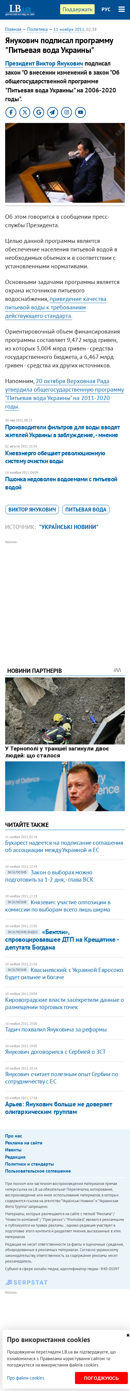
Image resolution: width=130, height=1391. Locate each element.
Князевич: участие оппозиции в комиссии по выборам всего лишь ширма (57, 905)
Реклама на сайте (23, 1143)
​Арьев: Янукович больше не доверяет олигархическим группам (58, 1108)
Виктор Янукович (32, 509)
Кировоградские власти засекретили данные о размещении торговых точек (64, 1003)
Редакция (15, 1157)
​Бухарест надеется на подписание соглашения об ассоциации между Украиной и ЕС (64, 846)
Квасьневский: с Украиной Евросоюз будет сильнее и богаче (64, 973)
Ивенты (13, 1150)
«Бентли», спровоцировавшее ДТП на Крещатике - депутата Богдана (62, 939)
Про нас (13, 1136)
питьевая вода (85, 509)
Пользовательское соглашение (38, 1171)
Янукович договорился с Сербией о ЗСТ (55, 1052)
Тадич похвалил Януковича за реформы (55, 1029)
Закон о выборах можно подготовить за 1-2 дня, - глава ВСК (49, 875)
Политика (37, 29)
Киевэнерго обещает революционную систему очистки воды (55, 457)
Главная (13, 29)
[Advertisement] (65, 595)
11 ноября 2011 (69, 29)
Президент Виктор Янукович (44, 63)
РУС (106, 9)
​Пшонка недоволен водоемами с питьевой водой (61, 483)
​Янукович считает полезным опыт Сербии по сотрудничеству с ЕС (61, 1077)
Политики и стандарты (29, 1164)
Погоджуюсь (101, 1378)
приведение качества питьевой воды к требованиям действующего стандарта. (55, 307)
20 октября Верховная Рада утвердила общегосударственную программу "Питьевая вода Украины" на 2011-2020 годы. (64, 393)
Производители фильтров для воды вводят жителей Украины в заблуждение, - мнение (62, 431)
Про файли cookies (25, 1378)
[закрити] (127, 1335)
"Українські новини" (69, 527)
